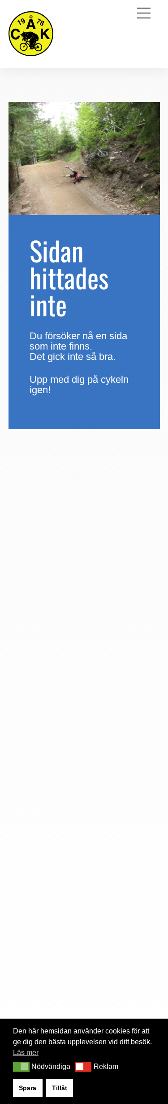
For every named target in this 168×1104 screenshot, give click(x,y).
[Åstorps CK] (31, 57)
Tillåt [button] (59, 1087)
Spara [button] (27, 1087)
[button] (21, 1067)
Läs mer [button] (26, 1052)
